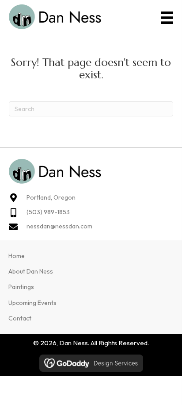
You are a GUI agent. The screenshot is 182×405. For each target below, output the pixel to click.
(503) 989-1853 (48, 212)
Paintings (21, 287)
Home (16, 256)
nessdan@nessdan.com (59, 226)
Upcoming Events (32, 303)
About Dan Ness (30, 271)
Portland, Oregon (51, 197)
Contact (19, 318)
